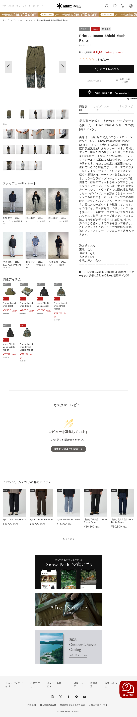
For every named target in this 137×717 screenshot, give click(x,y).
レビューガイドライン (99, 705)
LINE (76, 696)
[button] (62, 67)
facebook (68, 696)
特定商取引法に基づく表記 (72, 705)
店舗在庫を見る (94, 80)
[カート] (123, 6)
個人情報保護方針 (48, 705)
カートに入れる (109, 68)
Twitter (60, 696)
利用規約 (32, 705)
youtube (84, 696)
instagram (52, 696)
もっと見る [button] (68, 538)
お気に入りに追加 (125, 80)
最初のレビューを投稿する (68, 448)
